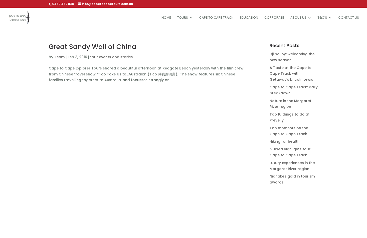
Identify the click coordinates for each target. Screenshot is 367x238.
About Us (298, 18)
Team (59, 57)
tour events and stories (111, 57)
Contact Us (348, 18)
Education (249, 18)
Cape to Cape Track (216, 18)
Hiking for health (285, 141)
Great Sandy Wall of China (92, 46)
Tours (182, 18)
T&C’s (322, 18)
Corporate (274, 18)
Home (166, 18)
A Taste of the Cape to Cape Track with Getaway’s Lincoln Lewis (291, 73)
